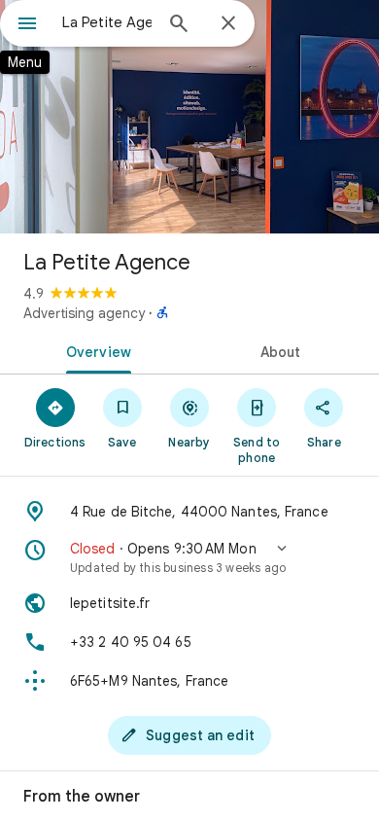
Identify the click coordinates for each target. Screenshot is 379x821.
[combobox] (107, 22)
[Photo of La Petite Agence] (189, 116)
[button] (189, 557)
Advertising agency (84, 313)
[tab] (95, 350)
